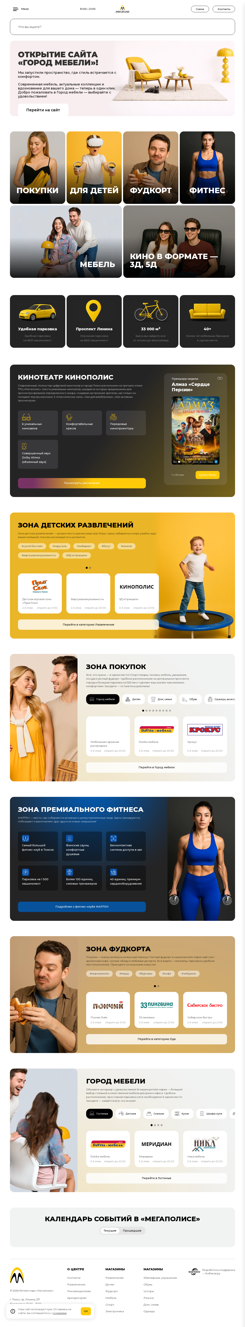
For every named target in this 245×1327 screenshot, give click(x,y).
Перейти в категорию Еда (157, 1039)
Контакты (224, 9)
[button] (86, 568)
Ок (86, 1311)
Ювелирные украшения (160, 1277)
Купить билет (207, 474)
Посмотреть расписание (82, 483)
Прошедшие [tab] (132, 1230)
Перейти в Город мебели (157, 767)
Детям (109, 1284)
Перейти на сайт (43, 110)
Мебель (110, 1298)
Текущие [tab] (110, 1230)
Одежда (149, 1311)
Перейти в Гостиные (156, 1178)
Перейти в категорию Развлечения (88, 624)
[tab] (102, 699)
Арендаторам (76, 1298)
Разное (149, 1298)
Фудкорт (111, 1291)
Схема (200, 9)
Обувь (148, 1284)
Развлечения (76, 1284)
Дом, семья (151, 1304)
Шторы (149, 1291)
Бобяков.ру (212, 1273)
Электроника (114, 1311)
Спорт (109, 1304)
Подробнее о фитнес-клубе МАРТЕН (82, 906)
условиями (59, 1313)
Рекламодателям (79, 1291)
